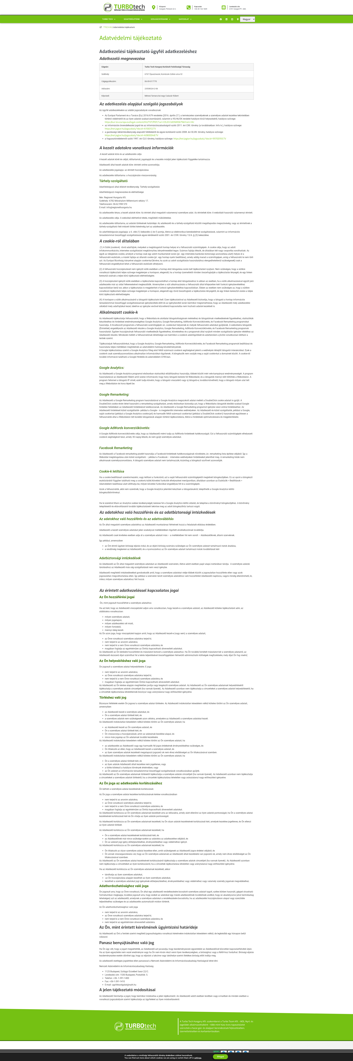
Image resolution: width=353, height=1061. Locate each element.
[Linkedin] (226, 19)
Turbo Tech (107, 19)
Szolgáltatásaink (159, 19)
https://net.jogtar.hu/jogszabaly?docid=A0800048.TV (131, 135)
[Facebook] (221, 19)
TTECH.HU (107, 27)
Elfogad (220, 1056)
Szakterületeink (132, 19)
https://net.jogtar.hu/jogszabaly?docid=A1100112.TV (130, 128)
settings (197, 1058)
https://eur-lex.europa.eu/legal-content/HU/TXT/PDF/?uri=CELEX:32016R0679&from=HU (149, 122)
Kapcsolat (184, 19)
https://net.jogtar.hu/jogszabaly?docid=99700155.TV (199, 138)
